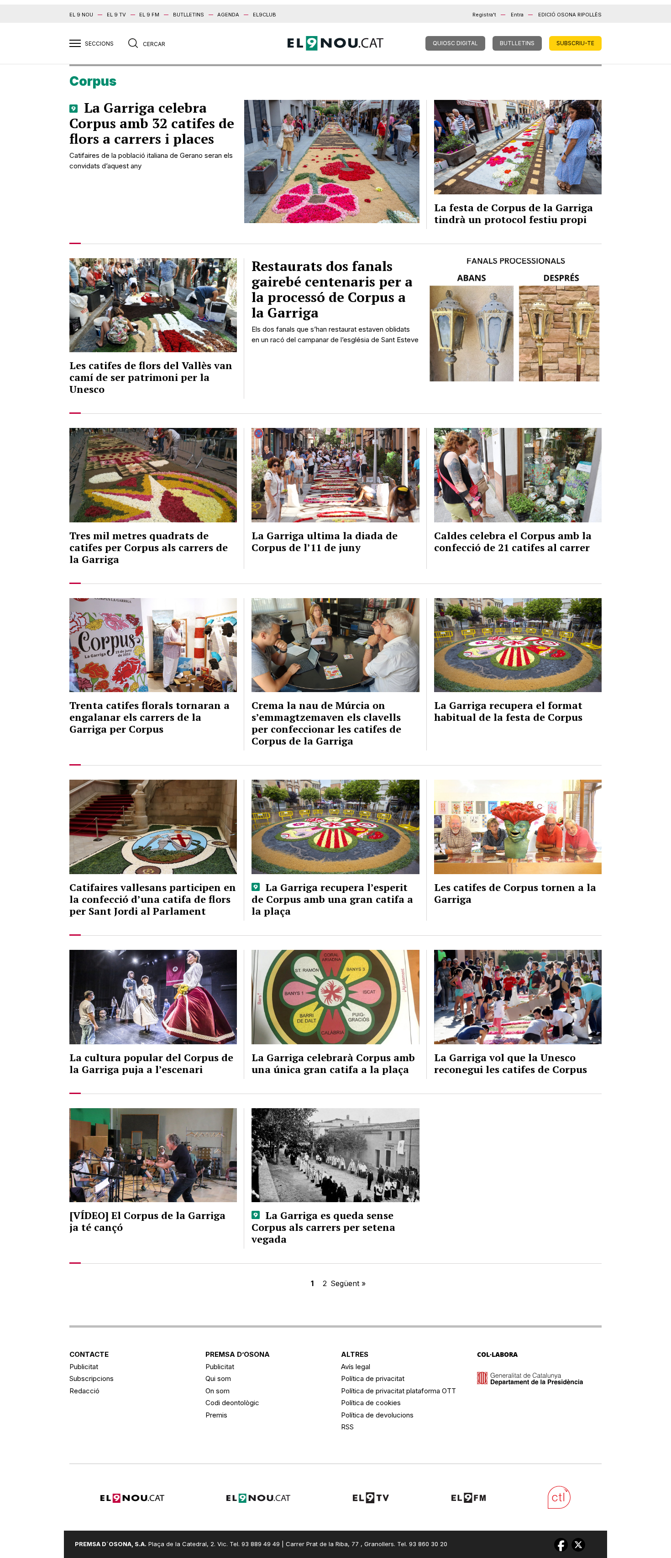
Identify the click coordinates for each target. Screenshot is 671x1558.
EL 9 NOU (81, 14)
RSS (347, 1427)
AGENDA (228, 14)
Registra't (484, 14)
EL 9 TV (116, 14)
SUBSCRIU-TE (575, 43)
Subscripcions (91, 1378)
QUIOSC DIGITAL (455, 43)
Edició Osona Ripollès (570, 14)
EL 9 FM (149, 14)
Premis (216, 1415)
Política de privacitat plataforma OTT (398, 1390)
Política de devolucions (377, 1415)
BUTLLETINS (188, 14)
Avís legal (355, 1366)
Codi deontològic (232, 1402)
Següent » (348, 1283)
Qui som (218, 1378)
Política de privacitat (372, 1378)
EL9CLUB (264, 14)
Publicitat (83, 1366)
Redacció (84, 1390)
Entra (517, 14)
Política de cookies (371, 1402)
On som (217, 1390)
